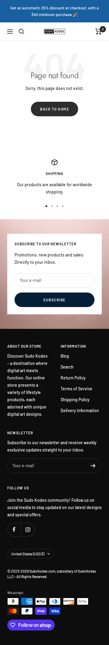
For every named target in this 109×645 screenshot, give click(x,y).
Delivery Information (80, 410)
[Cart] (98, 31)
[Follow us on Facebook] (14, 529)
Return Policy (73, 377)
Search (67, 366)
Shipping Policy (75, 399)
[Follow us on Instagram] (28, 529)
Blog (65, 356)
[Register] (93, 466)
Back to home (54, 109)
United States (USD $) (27, 554)
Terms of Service (76, 388)
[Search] (21, 31)
